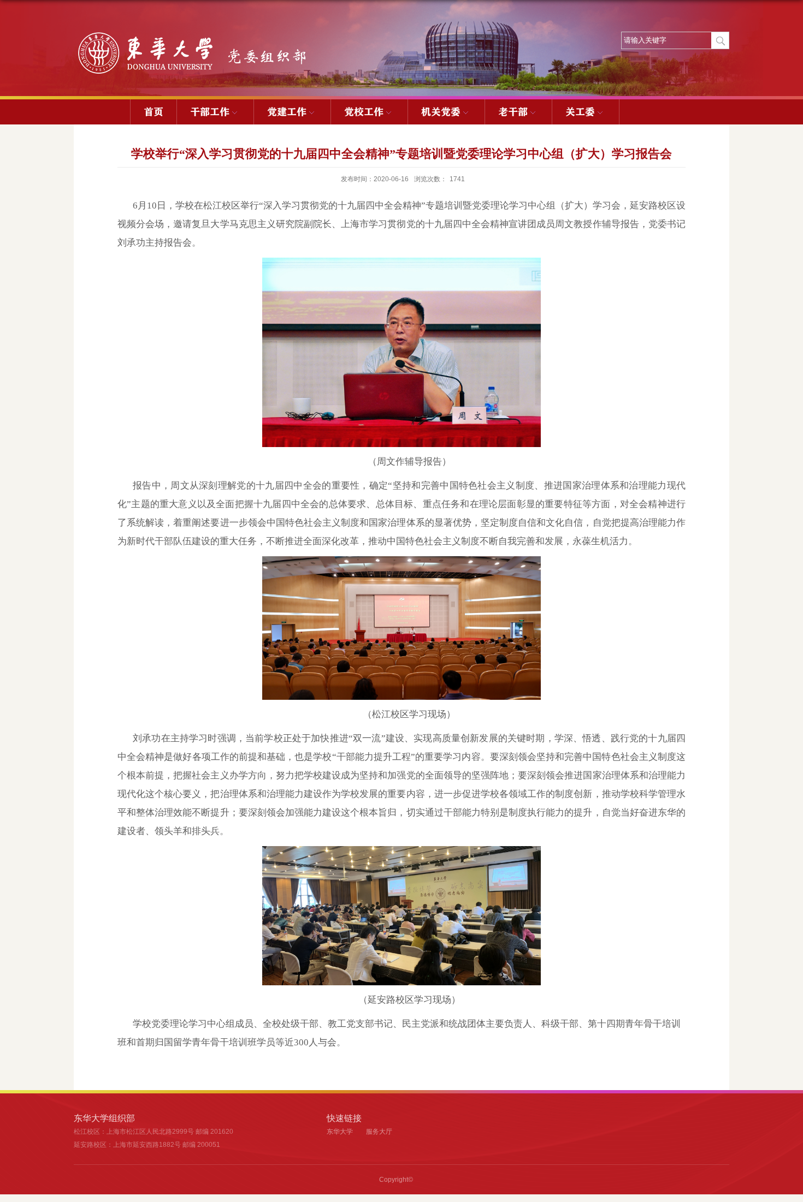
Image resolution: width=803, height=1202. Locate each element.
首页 (153, 112)
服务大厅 (379, 1131)
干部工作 (209, 112)
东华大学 (340, 1131)
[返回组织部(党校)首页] (198, 35)
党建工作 (286, 112)
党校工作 (363, 112)
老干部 (513, 112)
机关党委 (440, 112)
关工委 (580, 112)
